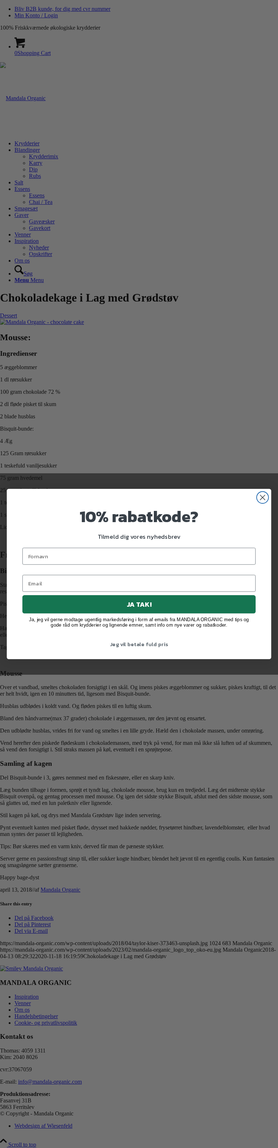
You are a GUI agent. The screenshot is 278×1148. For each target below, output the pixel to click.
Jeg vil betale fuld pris (139, 644)
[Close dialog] (263, 497)
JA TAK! (139, 604)
